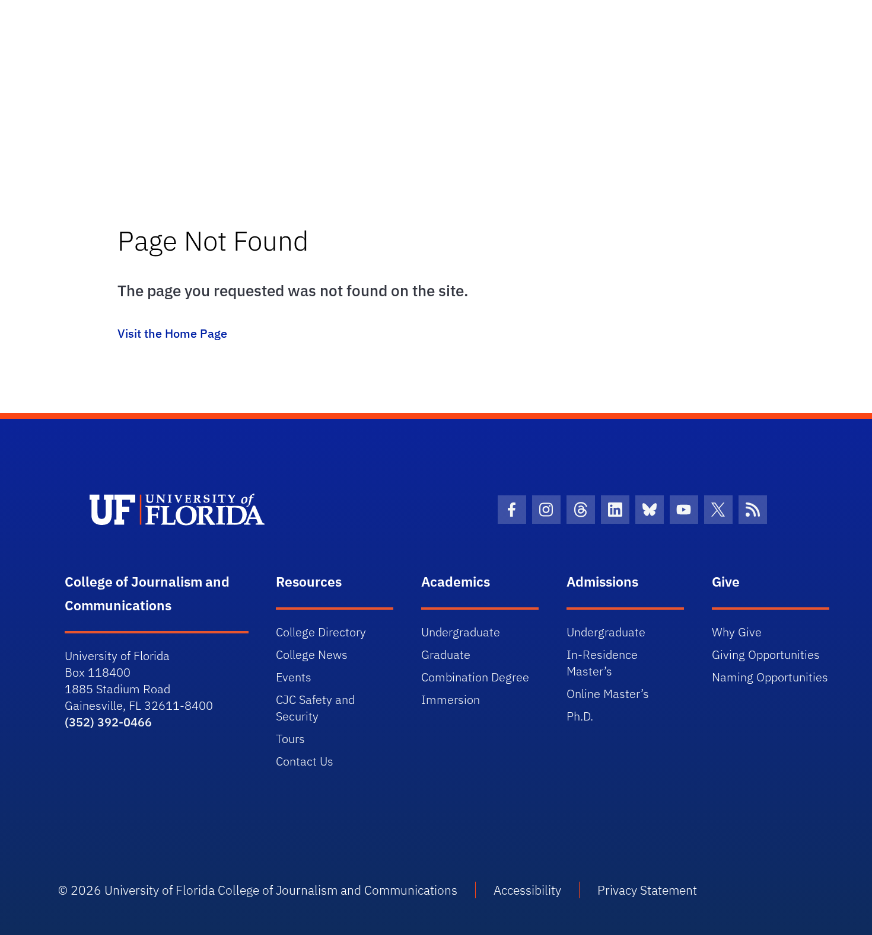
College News (312, 654)
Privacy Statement (647, 890)
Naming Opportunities (770, 677)
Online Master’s (608, 694)
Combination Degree (475, 677)
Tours (290, 739)
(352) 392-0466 (108, 722)
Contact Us (304, 761)
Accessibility (527, 890)
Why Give (737, 632)
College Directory (321, 632)
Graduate (445, 654)
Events (293, 677)
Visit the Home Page (172, 333)
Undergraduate (460, 632)
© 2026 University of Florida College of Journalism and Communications (257, 890)
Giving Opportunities (766, 654)
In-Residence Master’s (602, 662)
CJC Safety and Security (315, 707)
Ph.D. (580, 716)
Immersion (450, 699)
